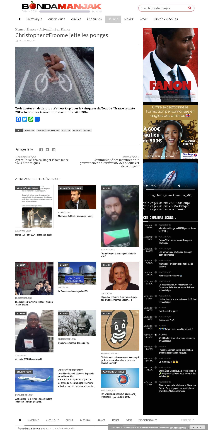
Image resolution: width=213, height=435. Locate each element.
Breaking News (24, 372)
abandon (29, 130)
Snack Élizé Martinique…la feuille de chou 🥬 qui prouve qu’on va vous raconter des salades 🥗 (177, 373)
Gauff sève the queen (168, 311)
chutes (66, 130)
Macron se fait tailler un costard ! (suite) (75, 216)
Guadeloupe (56, 19)
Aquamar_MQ (181, 195)
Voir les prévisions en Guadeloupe (167, 203)
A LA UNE (106, 188)
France (113, 19)
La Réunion (94, 19)
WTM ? (144, 19)
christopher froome (48, 130)
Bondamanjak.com (30, 428)
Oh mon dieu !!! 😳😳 (168, 361)
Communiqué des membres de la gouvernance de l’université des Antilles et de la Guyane (109, 163)
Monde (129, 19)
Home (19, 29)
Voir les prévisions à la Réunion (165, 209)
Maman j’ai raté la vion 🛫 (170, 275)
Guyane (76, 19)
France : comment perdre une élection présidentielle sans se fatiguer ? (176, 351)
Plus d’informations (178, 427)
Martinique (34, 19)
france (76, 130)
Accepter (197, 427)
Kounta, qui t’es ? (166, 320)
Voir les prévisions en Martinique (166, 206)
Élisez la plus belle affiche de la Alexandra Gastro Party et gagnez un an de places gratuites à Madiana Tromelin (177, 388)
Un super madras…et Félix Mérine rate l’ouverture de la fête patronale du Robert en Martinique (177, 287)
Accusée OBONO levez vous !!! (28, 359)
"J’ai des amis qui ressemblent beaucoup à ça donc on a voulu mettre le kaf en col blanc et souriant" (120, 360)
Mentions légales (166, 19)
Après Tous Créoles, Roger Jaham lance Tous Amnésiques (42, 161)
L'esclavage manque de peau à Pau (73, 343)
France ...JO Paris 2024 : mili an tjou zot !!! (33, 235)
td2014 (87, 130)
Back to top (186, 420)
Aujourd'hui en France (54, 29)
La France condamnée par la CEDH (73, 291)
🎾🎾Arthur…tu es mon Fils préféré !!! (176, 329)
